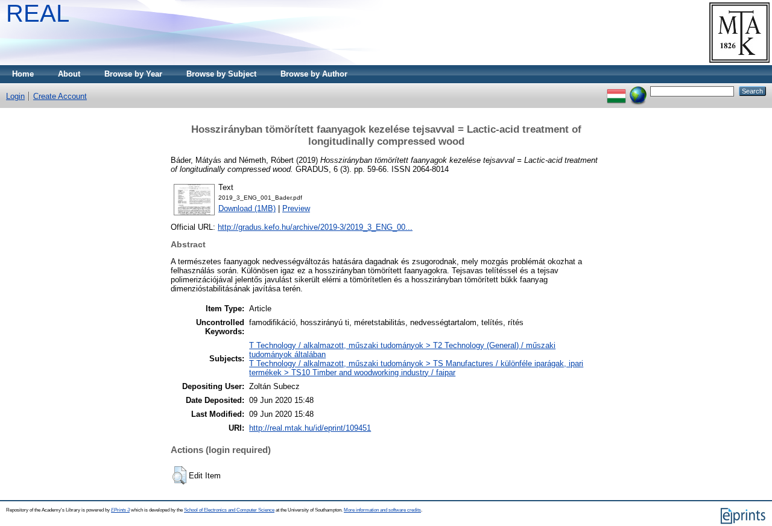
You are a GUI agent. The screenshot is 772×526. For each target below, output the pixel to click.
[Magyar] (616, 90)
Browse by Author (313, 73)
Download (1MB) (247, 208)
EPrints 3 (120, 510)
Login (15, 96)
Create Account (60, 96)
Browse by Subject (221, 73)
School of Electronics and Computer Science (229, 510)
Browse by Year (133, 73)
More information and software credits (382, 510)
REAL (37, 13)
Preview (296, 208)
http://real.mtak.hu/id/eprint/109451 (310, 428)
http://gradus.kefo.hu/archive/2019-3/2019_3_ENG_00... (315, 227)
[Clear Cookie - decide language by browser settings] (638, 90)
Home (23, 73)
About (69, 73)
